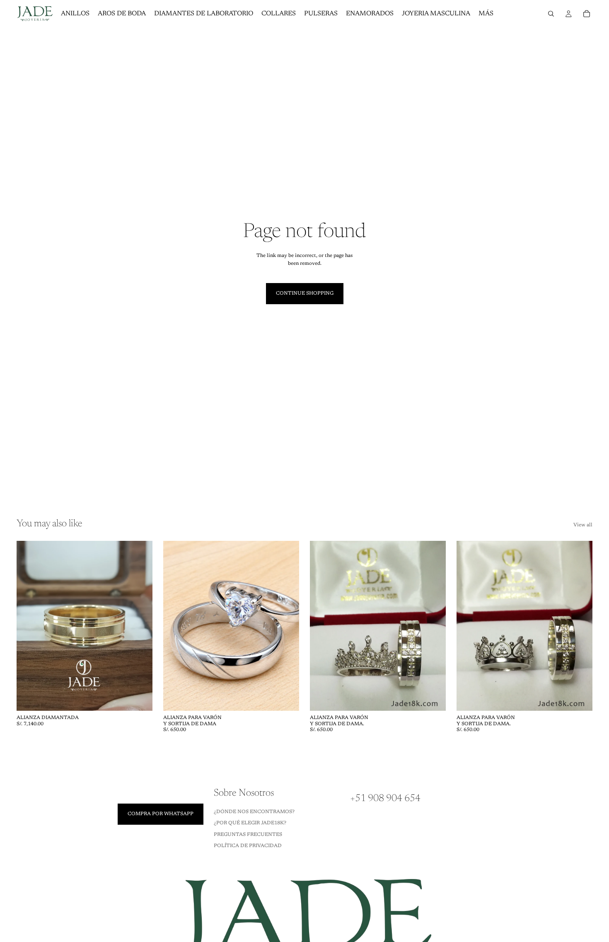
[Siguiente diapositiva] (140, 626)
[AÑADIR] (139, 697)
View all (582, 525)
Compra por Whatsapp (160, 813)
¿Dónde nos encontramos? (254, 811)
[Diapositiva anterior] (29, 626)
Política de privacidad (248, 845)
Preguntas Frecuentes (248, 834)
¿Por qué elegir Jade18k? (250, 823)
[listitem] (486, 14)
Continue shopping (305, 293)
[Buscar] (551, 14)
